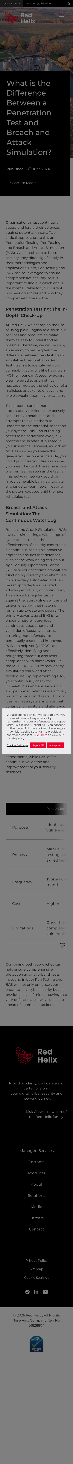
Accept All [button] (55, 745)
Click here (41, 735)
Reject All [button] (38, 745)
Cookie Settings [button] (17, 745)
